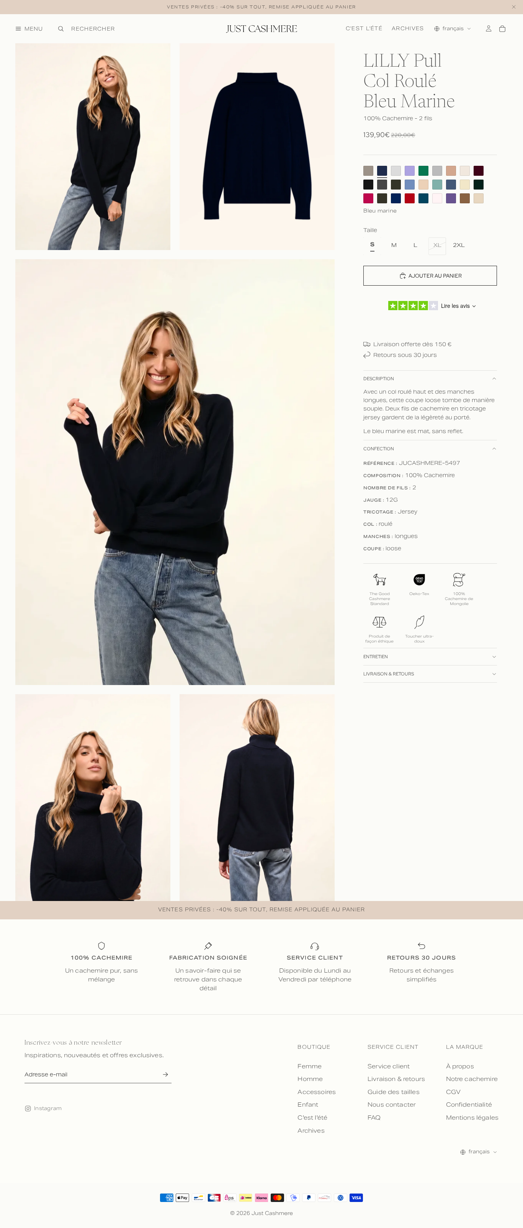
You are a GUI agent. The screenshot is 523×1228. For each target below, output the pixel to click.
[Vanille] (465, 185)
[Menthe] (423, 171)
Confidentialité (469, 1104)
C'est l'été (364, 28)
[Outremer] (396, 198)
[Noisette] (465, 198)
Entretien (375, 657)
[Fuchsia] (368, 198)
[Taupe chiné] (368, 171)
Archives (408, 28)
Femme (309, 1066)
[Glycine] (451, 198)
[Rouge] (410, 198)
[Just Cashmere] (261, 28)
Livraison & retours (388, 674)
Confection (378, 448)
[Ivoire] (465, 171)
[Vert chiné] (437, 185)
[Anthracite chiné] (382, 185)
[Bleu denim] (451, 185)
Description (378, 379)
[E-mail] (165, 1074)
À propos (460, 1066)
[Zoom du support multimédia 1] (92, 146)
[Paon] (423, 198)
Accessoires (316, 1092)
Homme (310, 1078)
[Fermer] (514, 7)
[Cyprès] (479, 185)
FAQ (374, 1117)
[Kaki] (382, 198)
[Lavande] (410, 171)
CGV (453, 1092)
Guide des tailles (394, 1092)
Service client (389, 1066)
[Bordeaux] (479, 171)
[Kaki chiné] (396, 185)
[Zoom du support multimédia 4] (92, 797)
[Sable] (423, 185)
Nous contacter (392, 1104)
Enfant (307, 1104)
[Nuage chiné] (437, 171)
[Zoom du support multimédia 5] (257, 797)
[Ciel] (410, 185)
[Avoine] (479, 198)
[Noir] (368, 185)
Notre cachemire (472, 1078)
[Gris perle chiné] (396, 171)
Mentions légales (472, 1117)
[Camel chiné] (451, 171)
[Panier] (502, 28)
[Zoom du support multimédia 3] (175, 472)
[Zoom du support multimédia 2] (257, 146)
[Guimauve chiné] (437, 198)
